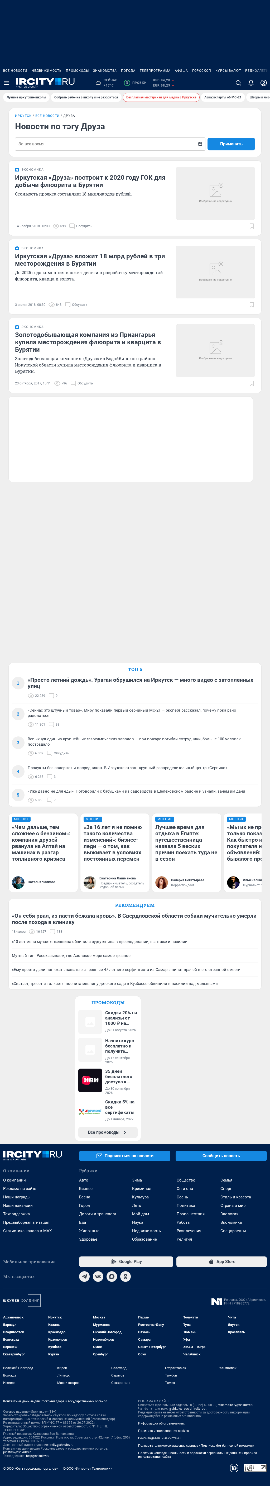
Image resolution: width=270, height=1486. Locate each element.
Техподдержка (16, 1214)
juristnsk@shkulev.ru (17, 1452)
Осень (182, 1197)
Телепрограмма (155, 71)
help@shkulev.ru (37, 1456)
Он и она (185, 1188)
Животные (89, 1230)
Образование (144, 1239)
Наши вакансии (18, 1205)
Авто (83, 1180)
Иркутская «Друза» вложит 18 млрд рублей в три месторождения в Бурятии (90, 260)
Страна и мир (232, 1205)
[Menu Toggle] (6, 82)
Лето (136, 1205)
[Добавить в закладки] (252, 226)
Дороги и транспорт (97, 1214)
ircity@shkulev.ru (62, 1445)
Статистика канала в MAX (27, 1230)
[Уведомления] (251, 82)
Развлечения (189, 1230)
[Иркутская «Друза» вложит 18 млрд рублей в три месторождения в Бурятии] (215, 272)
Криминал (141, 1188)
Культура (140, 1197)
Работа (183, 1222)
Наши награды (17, 1197)
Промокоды (77, 71)
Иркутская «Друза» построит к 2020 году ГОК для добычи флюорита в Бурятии (90, 181)
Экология (229, 1214)
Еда (82, 1222)
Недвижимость (47, 71)
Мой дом (140, 1214)
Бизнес (86, 1188)
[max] (112, 1276)
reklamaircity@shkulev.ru (235, 1405)
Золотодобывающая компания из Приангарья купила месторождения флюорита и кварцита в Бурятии (88, 342)
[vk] (98, 1276)
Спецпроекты (233, 1230)
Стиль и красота (235, 1197)
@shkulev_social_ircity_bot (187, 1409)
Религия (184, 1239)
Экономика (231, 1222)
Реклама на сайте (19, 1188)
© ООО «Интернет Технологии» (87, 1468)
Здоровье (88, 1239)
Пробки (136, 82)
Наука (137, 1222)
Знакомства (105, 71)
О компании (14, 1180)
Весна (84, 1197)
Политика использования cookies (163, 1431)
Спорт (226, 1188)
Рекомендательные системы (159, 1438)
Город (84, 1205)
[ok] (125, 1276)
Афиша (181, 71)
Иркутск (23, 116)
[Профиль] (263, 82)
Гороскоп (201, 71)
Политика (186, 1205)
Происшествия (191, 1214)
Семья (226, 1180)
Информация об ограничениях (161, 1423)
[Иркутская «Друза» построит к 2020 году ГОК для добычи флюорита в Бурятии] (215, 193)
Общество (186, 1180)
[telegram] (84, 1276)
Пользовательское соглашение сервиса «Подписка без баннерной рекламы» (196, 1445)
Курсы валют (228, 71)
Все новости (15, 71)
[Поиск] (238, 82)
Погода (128, 71)
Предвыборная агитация (26, 1222)
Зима (137, 1180)
